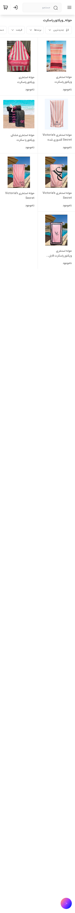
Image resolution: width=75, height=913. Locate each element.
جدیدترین (58, 30)
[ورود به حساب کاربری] (16, 7)
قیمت (19, 30)
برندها (37, 30)
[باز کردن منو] (68, 7)
